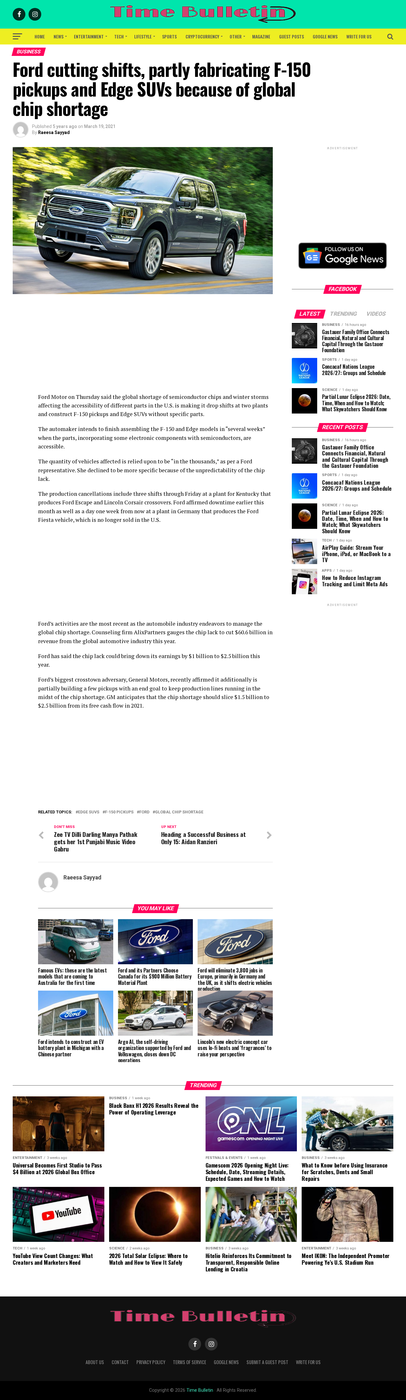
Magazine (261, 36)
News (58, 36)
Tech (119, 36)
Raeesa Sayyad (54, 132)
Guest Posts (291, 36)
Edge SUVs (88, 812)
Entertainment (89, 36)
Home (40, 36)
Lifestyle (143, 36)
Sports (169, 36)
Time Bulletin (200, 1390)
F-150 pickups (119, 812)
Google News (325, 36)
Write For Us (358, 36)
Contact (120, 1362)
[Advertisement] (155, 348)
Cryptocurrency (202, 36)
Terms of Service (189, 1362)
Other (236, 36)
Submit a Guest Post (267, 1362)
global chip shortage (179, 812)
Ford (144, 812)
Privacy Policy (150, 1362)
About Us (95, 1362)
